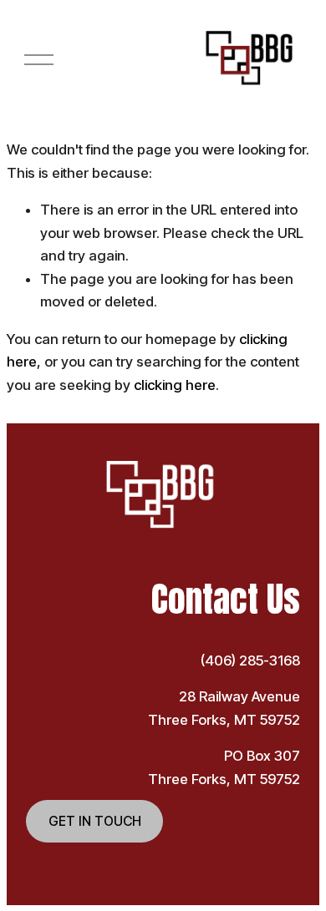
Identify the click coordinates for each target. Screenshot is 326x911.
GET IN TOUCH (94, 821)
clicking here (175, 385)
